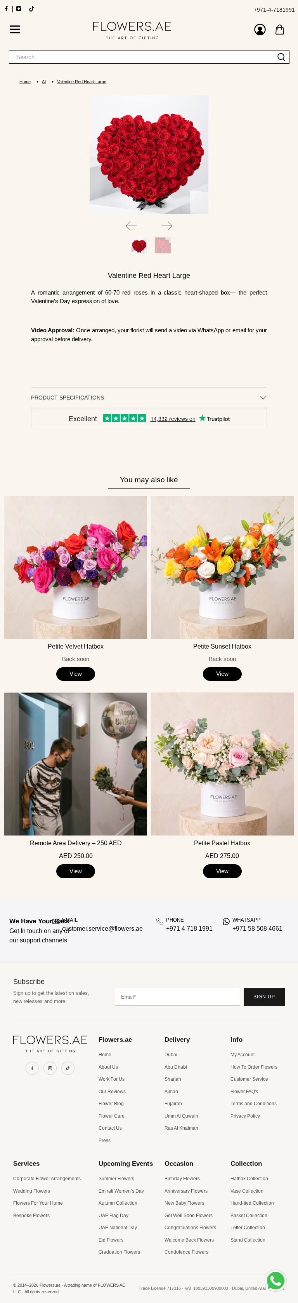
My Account (242, 1054)
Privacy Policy (245, 1116)
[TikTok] (67, 1068)
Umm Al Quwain (181, 1116)
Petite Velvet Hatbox (76, 647)
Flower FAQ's (244, 1091)
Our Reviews (112, 1091)
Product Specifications (67, 397)
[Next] (167, 226)
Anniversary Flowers (186, 1191)
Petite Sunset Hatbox (222, 647)
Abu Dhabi (176, 1067)
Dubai (171, 1054)
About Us (108, 1067)
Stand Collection (247, 1240)
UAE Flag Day (113, 1215)
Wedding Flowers (31, 1191)
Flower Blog (111, 1103)
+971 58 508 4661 (257, 928)
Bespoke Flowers (31, 1215)
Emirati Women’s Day (121, 1191)
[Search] (281, 57)
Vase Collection (246, 1191)
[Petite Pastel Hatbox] (222, 764)
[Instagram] (50, 1068)
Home (25, 82)
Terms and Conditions (253, 1103)
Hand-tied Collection (252, 1203)
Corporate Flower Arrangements (47, 1178)
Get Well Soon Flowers (189, 1215)
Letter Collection (247, 1227)
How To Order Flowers (253, 1067)
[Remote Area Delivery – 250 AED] (75, 764)
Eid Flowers (111, 1240)
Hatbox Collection (249, 1178)
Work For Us (112, 1079)
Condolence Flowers (186, 1252)
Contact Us (110, 1128)
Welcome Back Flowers (189, 1240)
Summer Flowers (116, 1178)
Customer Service (249, 1079)
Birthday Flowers (182, 1178)
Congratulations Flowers (190, 1227)
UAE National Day (118, 1227)
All (44, 82)
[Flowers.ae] (131, 30)
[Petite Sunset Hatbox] (222, 567)
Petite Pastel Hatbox (222, 843)
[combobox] (141, 57)
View (75, 673)
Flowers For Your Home (38, 1203)
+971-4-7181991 (274, 10)
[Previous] (131, 226)
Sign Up (264, 996)
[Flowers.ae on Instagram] (19, 11)
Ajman (171, 1091)
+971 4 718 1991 (189, 928)
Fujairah (173, 1103)
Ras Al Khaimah (181, 1128)
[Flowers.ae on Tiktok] (31, 11)
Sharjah (173, 1079)
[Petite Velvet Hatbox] (75, 567)
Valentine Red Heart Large (81, 82)
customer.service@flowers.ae (102, 928)
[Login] (260, 30)
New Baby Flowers (184, 1203)
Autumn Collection (118, 1203)
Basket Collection (248, 1215)
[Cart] (280, 29)
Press (105, 1140)
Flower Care (112, 1116)
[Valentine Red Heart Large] (149, 154)
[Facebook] (32, 1068)
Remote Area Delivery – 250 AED (76, 843)
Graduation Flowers (119, 1252)
